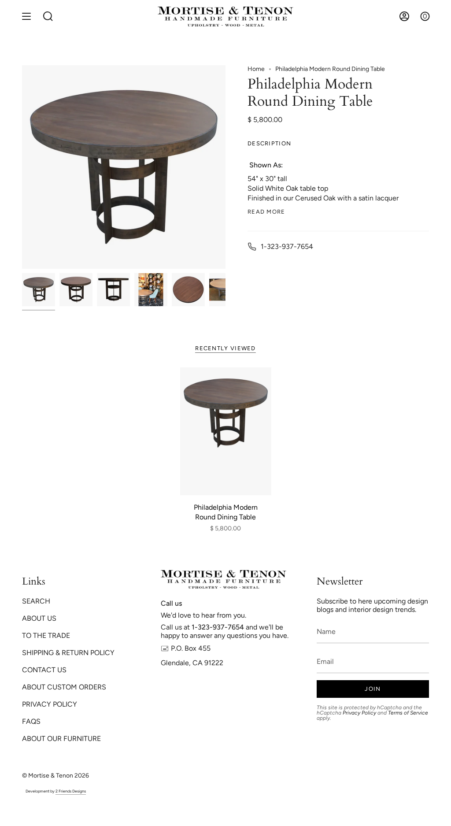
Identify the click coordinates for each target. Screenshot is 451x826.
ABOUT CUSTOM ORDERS (64, 687)
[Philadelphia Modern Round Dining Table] (225, 431)
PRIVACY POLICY (49, 704)
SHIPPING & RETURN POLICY (68, 652)
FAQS (31, 721)
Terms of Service (408, 713)
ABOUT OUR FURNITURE (61, 738)
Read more (266, 211)
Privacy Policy (359, 713)
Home (256, 69)
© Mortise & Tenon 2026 (55, 775)
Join (373, 688)
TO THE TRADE (46, 635)
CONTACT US (44, 670)
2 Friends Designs (70, 791)
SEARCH (36, 601)
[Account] (404, 16)
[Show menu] (26, 16)
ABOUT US (39, 618)
